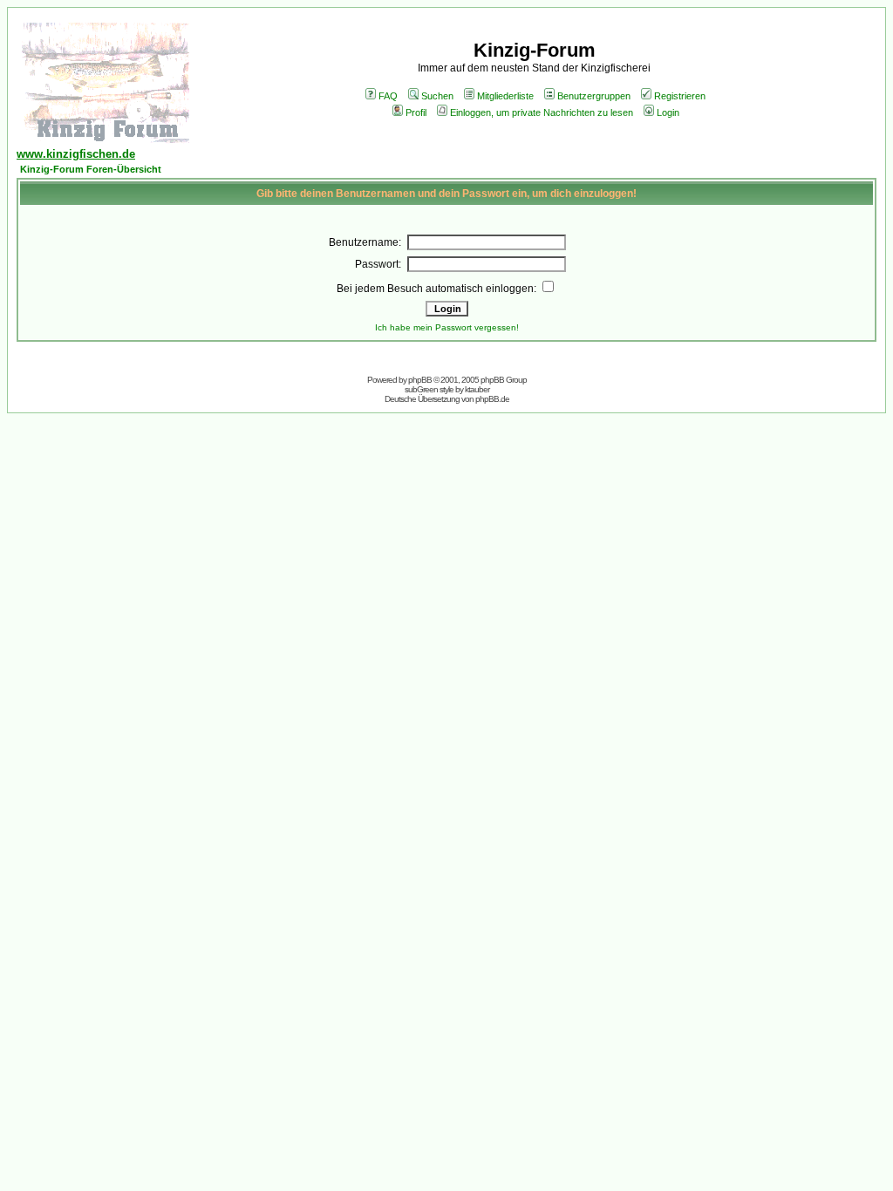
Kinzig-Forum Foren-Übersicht (90, 169)
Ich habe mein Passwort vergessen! (447, 327)
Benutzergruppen (594, 96)
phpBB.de (492, 399)
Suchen (437, 96)
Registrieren (680, 96)
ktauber (477, 389)
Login (668, 112)
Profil (416, 112)
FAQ (388, 96)
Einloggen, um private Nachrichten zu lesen (541, 112)
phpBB (420, 380)
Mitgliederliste (505, 96)
